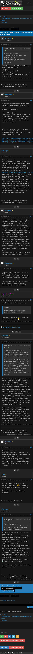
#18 (31, 447)
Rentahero (8, 94)
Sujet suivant (17, 586)
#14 (31, 216)
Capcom (4, 22)
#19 (31, 479)
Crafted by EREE (10, 652)
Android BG (19, 652)
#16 (31, 299)
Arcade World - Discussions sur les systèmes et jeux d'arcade (16, 19)
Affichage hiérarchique (27, 33)
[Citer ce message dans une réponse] (18, 91)
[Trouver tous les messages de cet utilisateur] (15, 91)
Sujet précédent (7, 586)
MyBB (5, 652)
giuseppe (8, 38)
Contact (5, 647)
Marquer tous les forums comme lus (13, 640)
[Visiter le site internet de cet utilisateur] (13, 331)
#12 (31, 100)
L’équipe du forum (17, 647)
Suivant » (16, 28)
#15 (31, 268)
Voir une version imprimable (8, 600)
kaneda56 (8, 211)
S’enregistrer (18, 8)
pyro (3, 474)
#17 (31, 341)
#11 (31, 44)
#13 (31, 156)
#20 (31, 514)
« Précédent (3, 28)
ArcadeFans (3, 17)
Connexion (6, 8)
